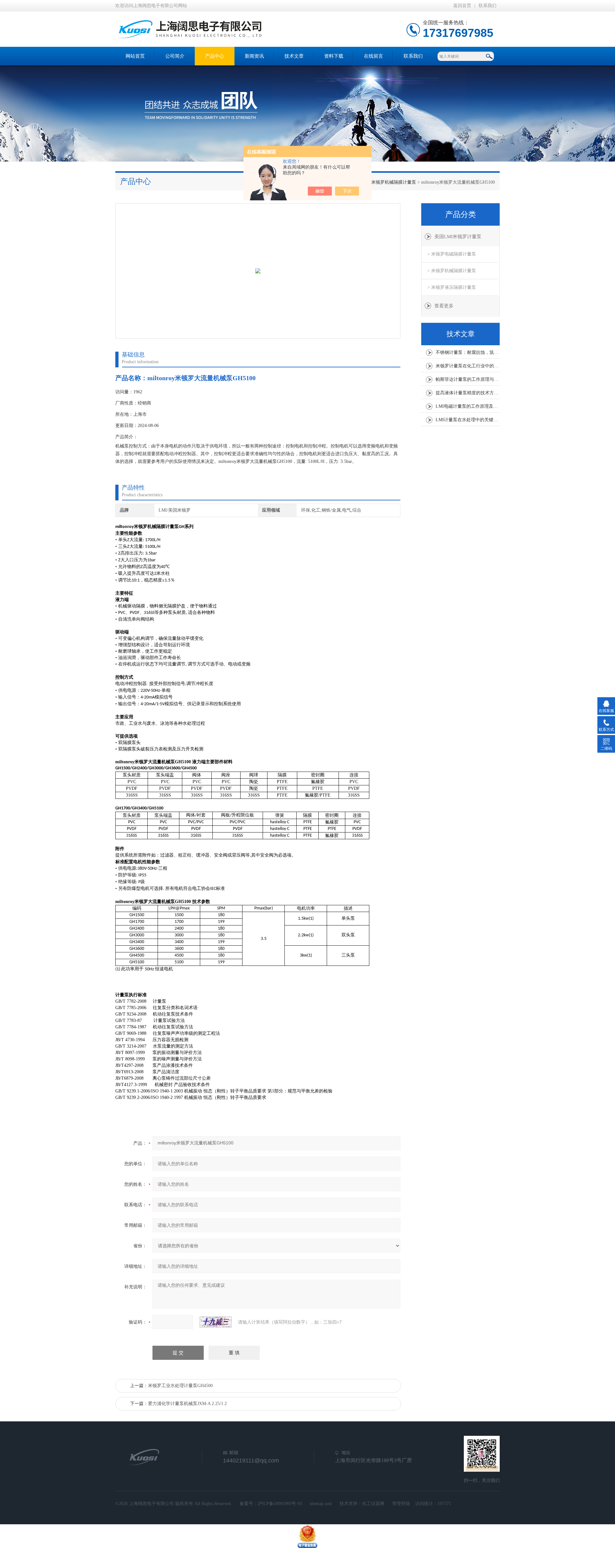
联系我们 (487, 5)
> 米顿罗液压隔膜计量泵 (451, 287)
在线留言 (373, 56)
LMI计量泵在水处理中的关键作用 (468, 419)
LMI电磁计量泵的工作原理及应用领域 (468, 406)
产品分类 (460, 214)
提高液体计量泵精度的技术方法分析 (468, 392)
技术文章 (294, 56)
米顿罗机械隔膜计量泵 (393, 182)
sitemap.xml (321, 1503)
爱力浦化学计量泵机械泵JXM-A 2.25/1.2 (187, 1403)
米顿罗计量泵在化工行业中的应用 (468, 366)
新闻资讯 (254, 56)
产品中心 (214, 56)
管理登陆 (401, 1503)
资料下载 (333, 56)
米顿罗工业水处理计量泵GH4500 (180, 1385)
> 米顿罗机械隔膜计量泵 (451, 270)
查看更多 (444, 305)
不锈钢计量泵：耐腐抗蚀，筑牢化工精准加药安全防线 (468, 352)
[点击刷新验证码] (216, 1322)
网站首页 (135, 56)
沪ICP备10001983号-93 (280, 1503)
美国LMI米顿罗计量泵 (457, 236)
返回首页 (462, 5)
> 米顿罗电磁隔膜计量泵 (451, 254)
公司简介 (174, 56)
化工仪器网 (373, 1503)
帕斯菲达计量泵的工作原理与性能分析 (468, 379)
